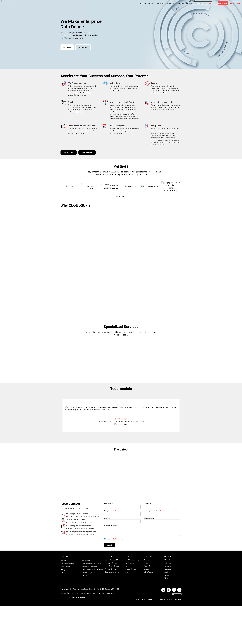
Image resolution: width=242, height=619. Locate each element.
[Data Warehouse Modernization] (63, 126)
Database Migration (118, 126)
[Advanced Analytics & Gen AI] (105, 102)
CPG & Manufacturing (77, 83)
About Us (167, 559)
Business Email (149, 518)
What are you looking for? (113, 525)
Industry (63, 560)
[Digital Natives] (105, 83)
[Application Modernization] (147, 102)
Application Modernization (162, 102)
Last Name (148, 503)
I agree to (117, 539)
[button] (121, 432)
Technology (86, 560)
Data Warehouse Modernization (81, 126)
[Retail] (63, 102)
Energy (154, 83)
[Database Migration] (105, 126)
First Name (108, 503)
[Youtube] (169, 590)
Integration (156, 126)
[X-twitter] (174, 590)
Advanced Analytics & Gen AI (122, 102)
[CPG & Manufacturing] (63, 83)
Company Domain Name (152, 511)
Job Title (107, 518)
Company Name (109, 511)
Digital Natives (116, 83)
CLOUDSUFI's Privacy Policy (120, 539)
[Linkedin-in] (163, 590)
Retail (70, 102)
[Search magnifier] (210, 3)
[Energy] (147, 83)
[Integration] (147, 126)
